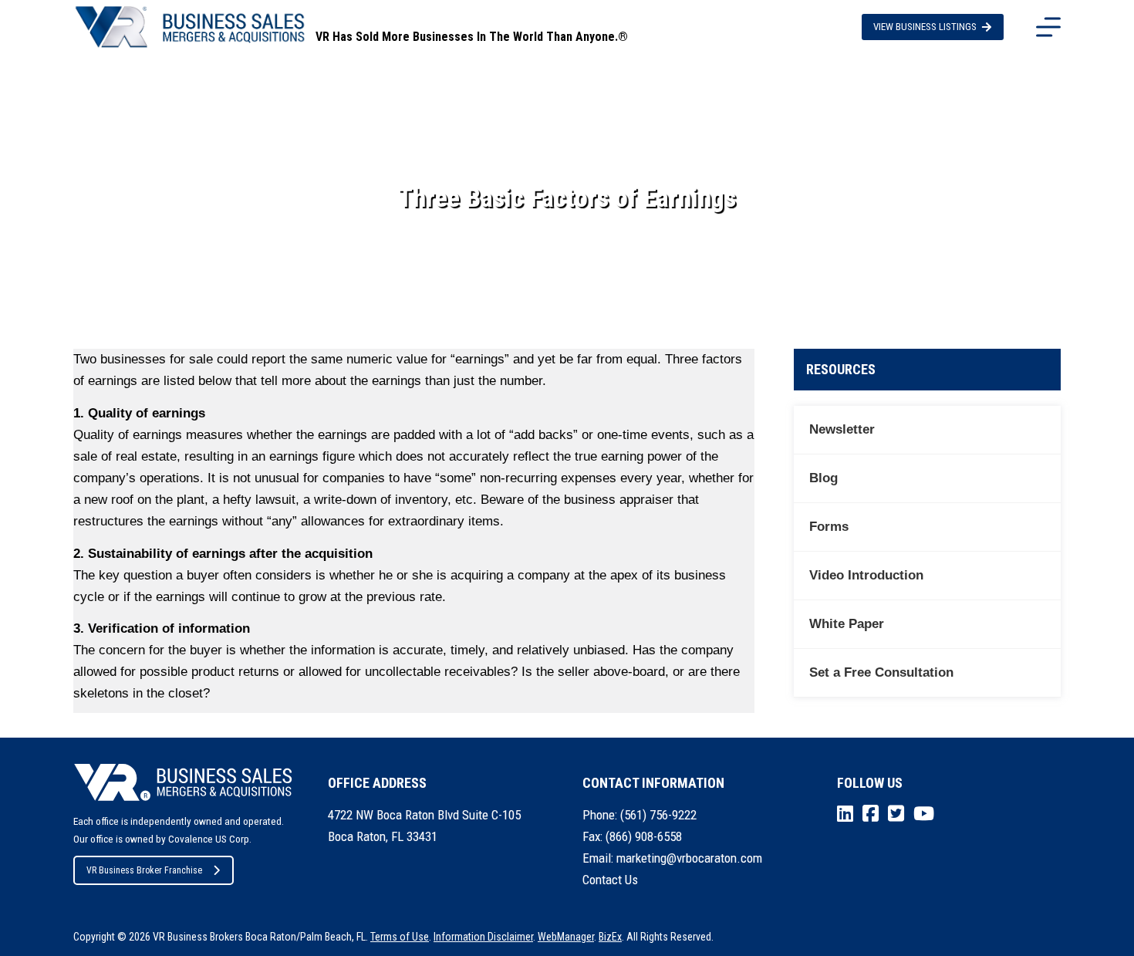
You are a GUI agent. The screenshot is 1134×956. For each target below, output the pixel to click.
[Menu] (1048, 27)
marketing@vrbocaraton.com (689, 858)
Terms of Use (399, 937)
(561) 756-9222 (658, 815)
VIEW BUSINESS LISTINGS (925, 26)
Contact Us (610, 879)
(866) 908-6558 (644, 836)
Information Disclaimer (483, 937)
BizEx (610, 937)
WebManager (566, 937)
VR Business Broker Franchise (144, 870)
